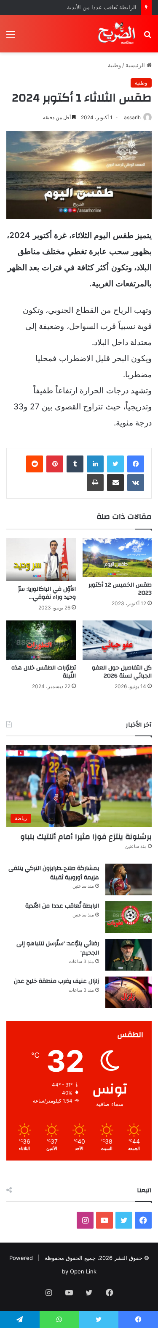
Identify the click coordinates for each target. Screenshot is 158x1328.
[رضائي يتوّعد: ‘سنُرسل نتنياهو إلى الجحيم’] (128, 955)
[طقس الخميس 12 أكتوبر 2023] (117, 557)
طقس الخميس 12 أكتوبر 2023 (120, 588)
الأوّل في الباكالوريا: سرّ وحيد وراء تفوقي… (47, 593)
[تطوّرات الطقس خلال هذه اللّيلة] (41, 640)
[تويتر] (115, 463)
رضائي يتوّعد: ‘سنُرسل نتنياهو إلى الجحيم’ (57, 948)
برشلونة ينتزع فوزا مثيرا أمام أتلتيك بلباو (86, 837)
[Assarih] (117, 34)
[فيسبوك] (135, 463)
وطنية (114, 65)
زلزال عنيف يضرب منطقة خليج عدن (56, 981)
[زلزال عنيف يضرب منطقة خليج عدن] (128, 992)
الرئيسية (136, 65)
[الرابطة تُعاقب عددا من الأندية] (128, 917)
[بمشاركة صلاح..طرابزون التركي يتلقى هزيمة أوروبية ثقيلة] (128, 879)
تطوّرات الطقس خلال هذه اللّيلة (43, 671)
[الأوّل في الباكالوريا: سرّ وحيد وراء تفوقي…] (41, 560)
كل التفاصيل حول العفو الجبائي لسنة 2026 (122, 671)
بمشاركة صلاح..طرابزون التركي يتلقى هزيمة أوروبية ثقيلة (53, 873)
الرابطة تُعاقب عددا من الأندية (102, 7)
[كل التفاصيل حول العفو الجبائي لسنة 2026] (117, 640)
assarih (132, 117)
